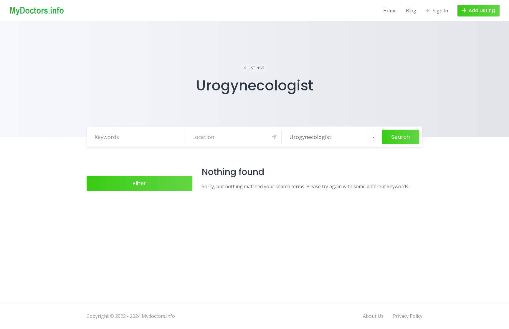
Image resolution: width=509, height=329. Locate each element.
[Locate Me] (274, 137)
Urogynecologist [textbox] (310, 136)
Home (389, 10)
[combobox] (332, 137)
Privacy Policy (407, 316)
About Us (373, 316)
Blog (411, 10)
